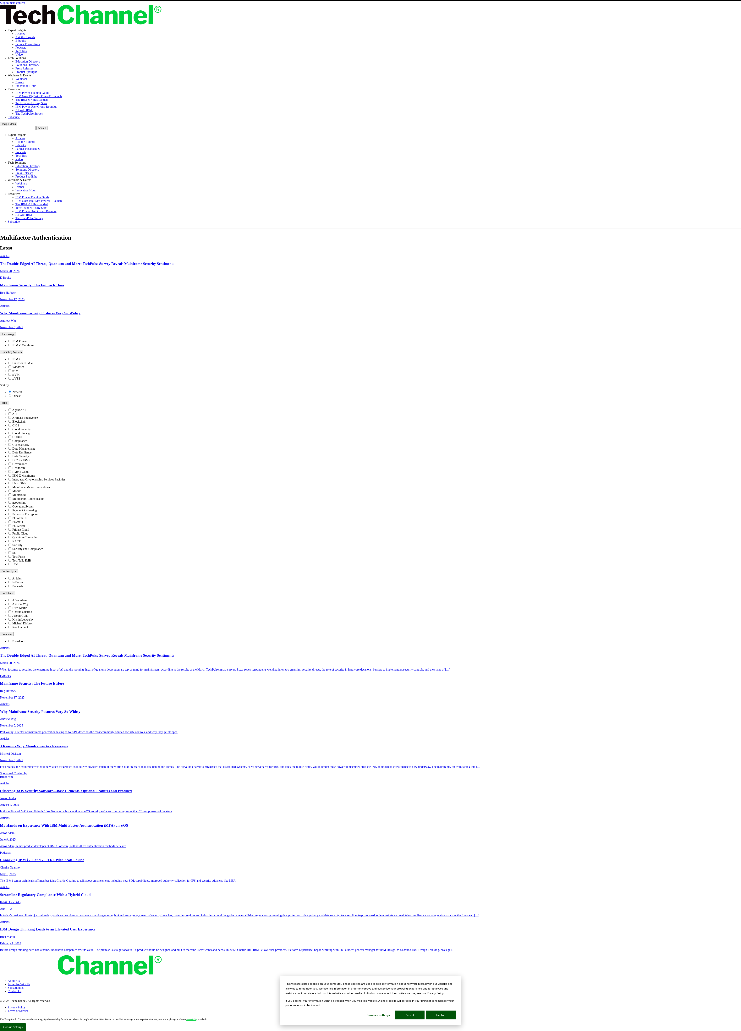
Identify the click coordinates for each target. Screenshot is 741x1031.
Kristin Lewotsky (23, 619)
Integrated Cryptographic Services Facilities (38, 479)
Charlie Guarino (22, 611)
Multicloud (19, 494)
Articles (20, 33)
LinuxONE (19, 483)
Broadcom (18, 641)
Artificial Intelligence (25, 417)
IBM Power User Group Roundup (36, 106)
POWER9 (18, 525)
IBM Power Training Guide (32, 92)
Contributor (8, 593)
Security (17, 545)
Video (19, 54)
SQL (15, 552)
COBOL (17, 437)
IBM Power (19, 341)
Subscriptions (16, 987)
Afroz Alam (19, 600)
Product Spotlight (26, 72)
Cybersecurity (20, 444)
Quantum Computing (25, 537)
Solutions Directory (27, 65)
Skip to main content (12, 2)
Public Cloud (20, 533)
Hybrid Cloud (20, 471)
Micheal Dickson (22, 623)
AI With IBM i (24, 110)
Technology (8, 334)
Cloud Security (21, 429)
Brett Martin (19, 608)
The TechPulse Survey (29, 113)
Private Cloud (20, 529)
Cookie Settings (13, 1027)
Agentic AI (19, 410)
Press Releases (24, 68)
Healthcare (18, 467)
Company (7, 634)
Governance (19, 464)
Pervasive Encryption (25, 514)
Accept (410, 1015)
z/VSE (16, 378)
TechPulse (18, 556)
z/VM (15, 374)
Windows (18, 367)
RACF (16, 541)
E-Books (17, 582)
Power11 (17, 522)
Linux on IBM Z (22, 363)
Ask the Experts (25, 37)
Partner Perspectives (27, 44)
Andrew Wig (20, 604)
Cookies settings (378, 1015)
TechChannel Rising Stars (31, 103)
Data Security (20, 456)
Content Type (9, 571)
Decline (440, 1015)
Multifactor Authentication (28, 498)
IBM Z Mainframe (23, 345)
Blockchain (19, 421)
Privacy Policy (16, 1007)
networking (19, 502)
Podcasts (20, 47)
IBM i (16, 359)
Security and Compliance (27, 549)
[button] (8, 124)
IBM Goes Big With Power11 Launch (38, 96)
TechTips (21, 51)
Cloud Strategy (21, 433)
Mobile (16, 491)
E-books (20, 40)
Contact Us (14, 991)
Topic (5, 402)
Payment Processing (24, 510)
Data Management (23, 448)
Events (19, 82)
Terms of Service (18, 1010)
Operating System (12, 352)
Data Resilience (21, 452)
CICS (15, 425)
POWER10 (19, 518)
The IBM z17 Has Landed (31, 99)
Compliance (19, 440)
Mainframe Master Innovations (31, 487)
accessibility (191, 1019)
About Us (14, 980)
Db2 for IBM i (21, 460)
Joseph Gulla (20, 615)
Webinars (21, 78)
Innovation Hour (25, 85)
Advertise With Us (19, 984)
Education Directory (27, 61)
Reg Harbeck (20, 627)
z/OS (15, 370)
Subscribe (14, 117)
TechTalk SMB (21, 560)
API (14, 413)
